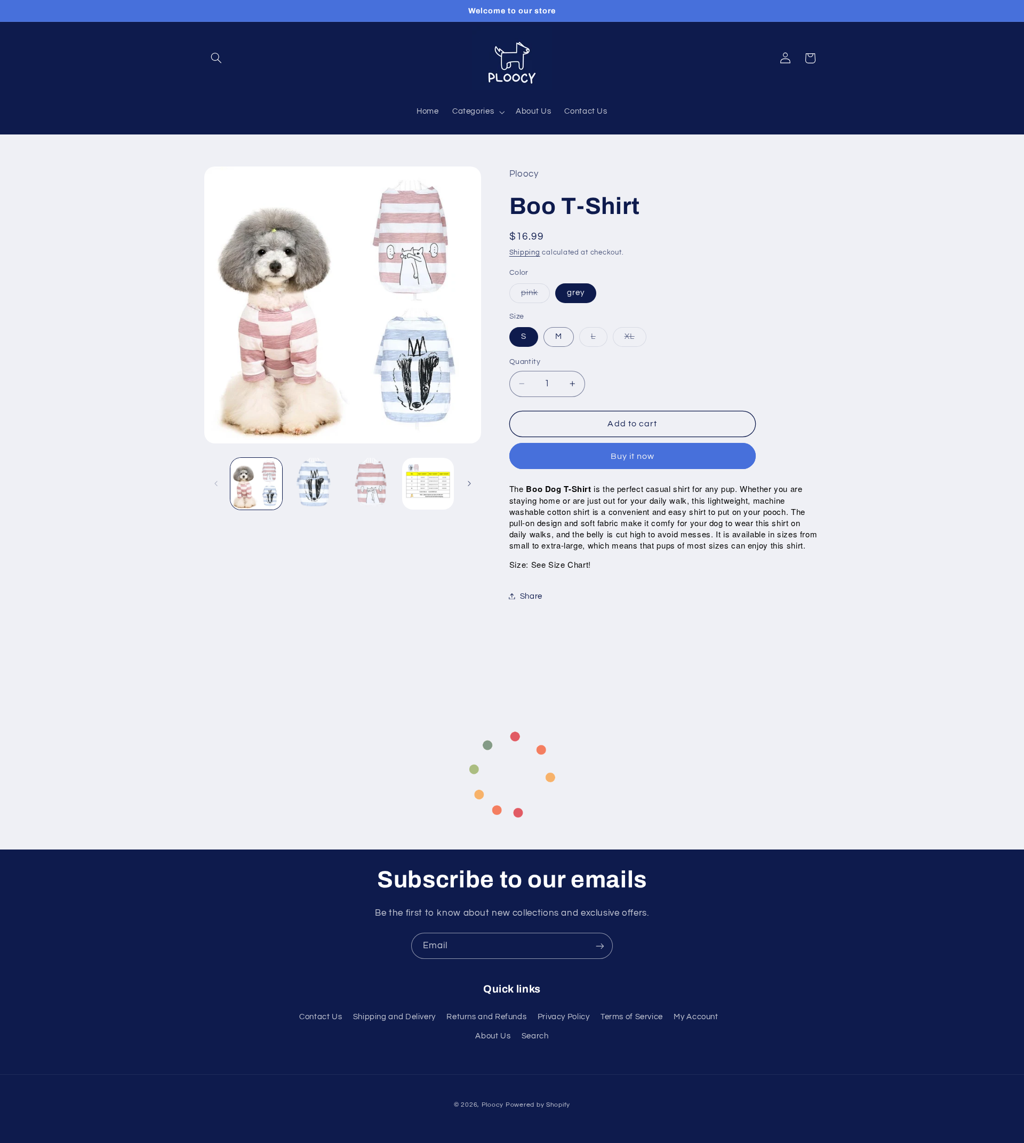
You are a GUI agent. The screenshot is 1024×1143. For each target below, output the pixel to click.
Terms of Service (632, 1017)
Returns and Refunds (486, 1017)
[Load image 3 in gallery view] (371, 484)
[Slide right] (469, 483)
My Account (696, 1017)
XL (635, 338)
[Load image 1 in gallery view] (256, 484)
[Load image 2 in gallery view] (313, 484)
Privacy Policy (564, 1017)
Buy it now (633, 455)
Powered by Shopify (538, 1105)
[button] (216, 58)
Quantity (524, 362)
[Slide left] (216, 483)
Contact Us (320, 1017)
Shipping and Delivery (394, 1017)
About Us (492, 1036)
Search (535, 1036)
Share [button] (531, 596)
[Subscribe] (600, 946)
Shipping (524, 252)
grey (576, 292)
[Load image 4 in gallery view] (428, 484)
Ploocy (492, 1105)
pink (535, 295)
